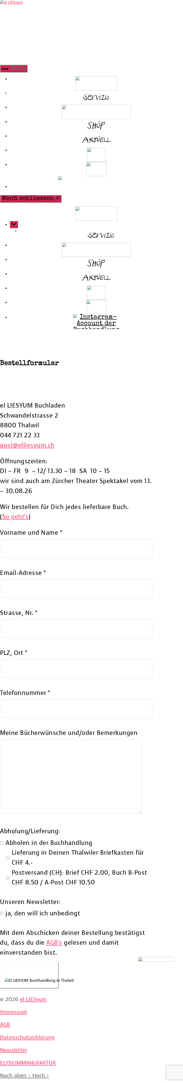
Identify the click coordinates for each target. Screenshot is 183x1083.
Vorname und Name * (31, 533)
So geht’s (15, 517)
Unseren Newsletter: (30, 902)
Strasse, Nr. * (18, 613)
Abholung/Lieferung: (30, 831)
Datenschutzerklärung (27, 1037)
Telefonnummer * (25, 693)
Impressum (13, 1012)
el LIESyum (33, 999)
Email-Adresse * (23, 573)
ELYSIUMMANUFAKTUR (28, 1063)
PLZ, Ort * (13, 653)
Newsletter (13, 1050)
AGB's (54, 942)
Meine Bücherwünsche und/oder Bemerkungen (68, 733)
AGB (5, 1024)
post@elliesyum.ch (27, 445)
